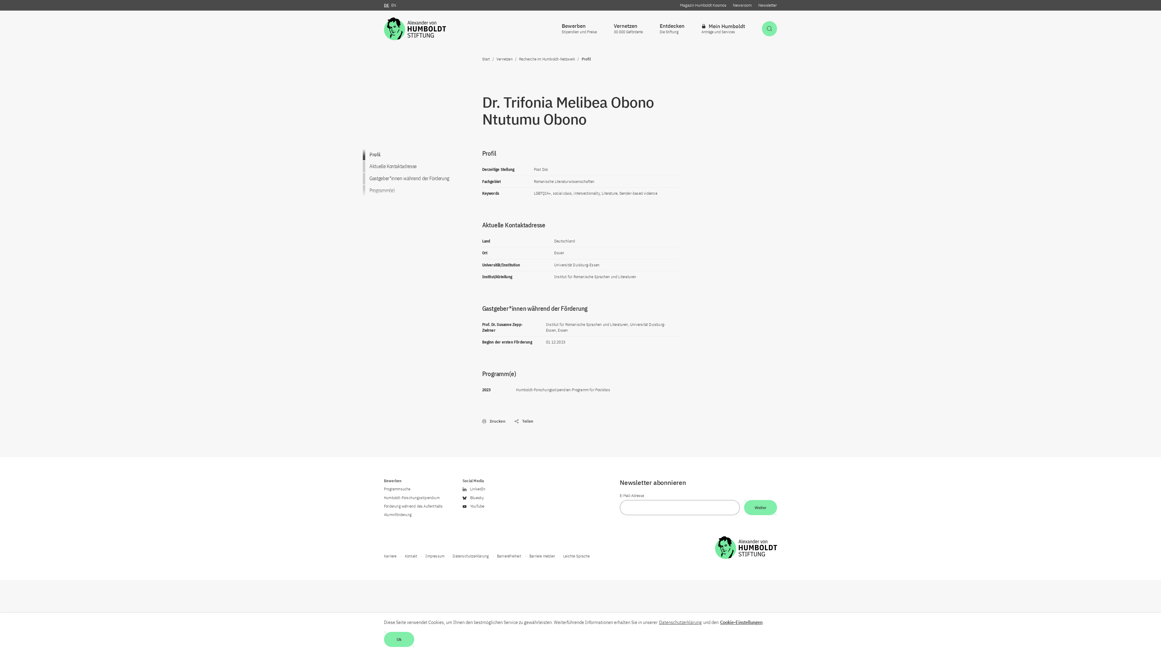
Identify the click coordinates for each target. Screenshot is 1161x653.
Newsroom (742, 5)
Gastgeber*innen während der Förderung (409, 178)
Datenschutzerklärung (680, 622)
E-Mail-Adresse (632, 495)
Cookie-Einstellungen (741, 622)
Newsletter (767, 5)
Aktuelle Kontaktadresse (393, 166)
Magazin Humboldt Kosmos (703, 5)
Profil (374, 154)
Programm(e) (382, 190)
